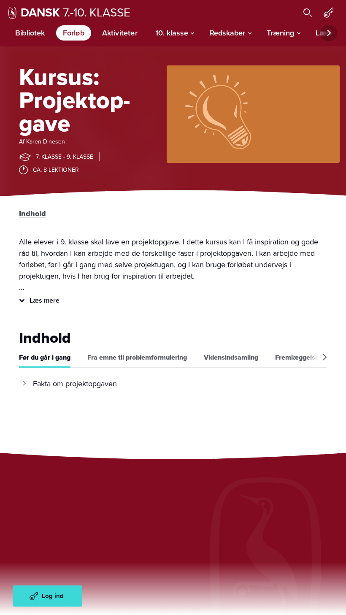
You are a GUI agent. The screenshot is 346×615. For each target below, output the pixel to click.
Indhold (32, 213)
